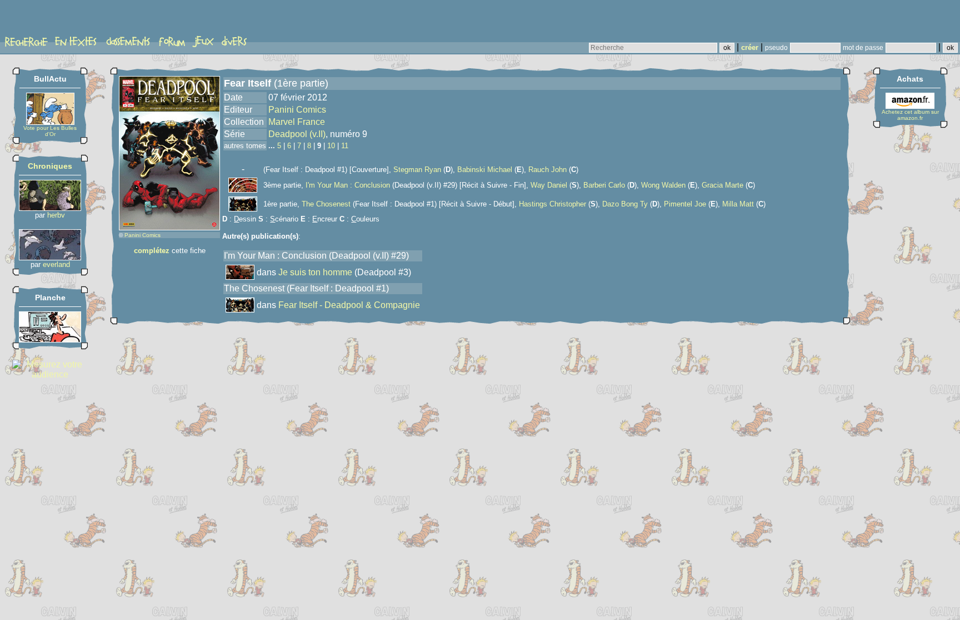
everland (56, 264)
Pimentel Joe (685, 204)
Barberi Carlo (604, 185)
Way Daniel (549, 185)
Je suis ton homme (315, 272)
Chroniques (50, 166)
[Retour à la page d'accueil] (47, 20)
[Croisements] (50, 208)
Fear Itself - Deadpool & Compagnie (349, 305)
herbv (56, 215)
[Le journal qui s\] (50, 339)
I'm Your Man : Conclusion (348, 185)
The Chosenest (326, 204)
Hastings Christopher (552, 204)
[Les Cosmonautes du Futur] (50, 257)
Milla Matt (738, 204)
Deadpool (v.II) (297, 134)
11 (344, 146)
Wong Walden (663, 185)
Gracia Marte (722, 185)
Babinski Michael (484, 169)
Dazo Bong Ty (625, 204)
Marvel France (296, 122)
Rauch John (547, 169)
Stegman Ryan (417, 169)
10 (331, 146)
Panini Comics (142, 235)
